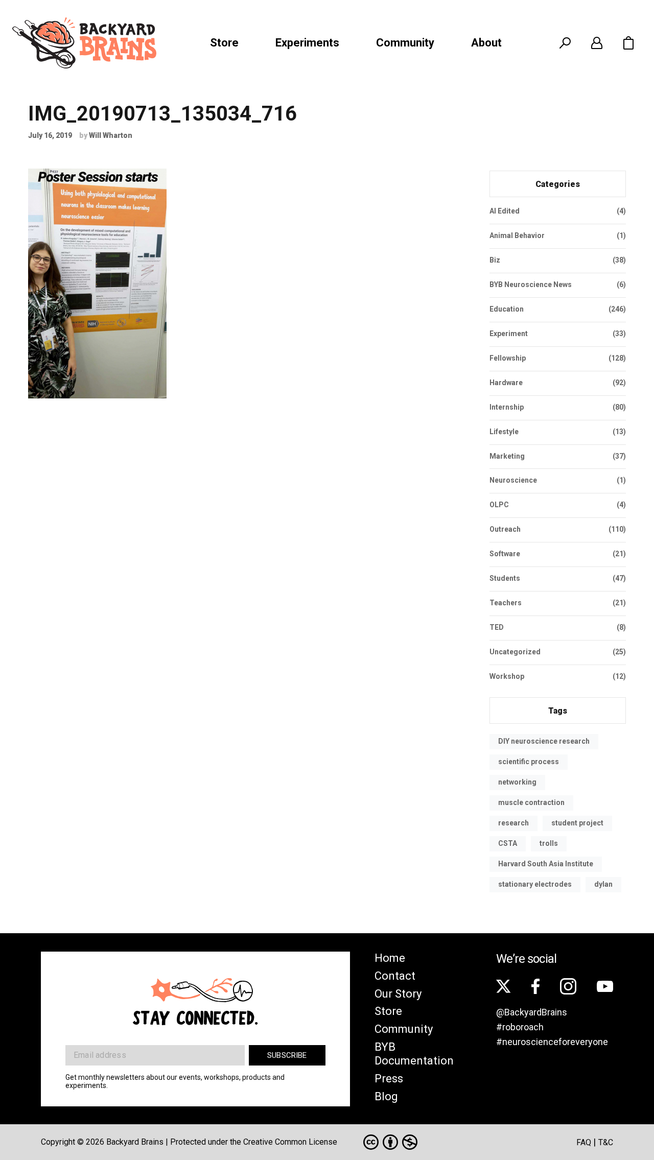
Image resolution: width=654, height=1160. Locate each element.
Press (389, 1078)
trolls (549, 843)
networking (517, 782)
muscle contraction (531, 802)
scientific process (528, 761)
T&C (605, 1142)
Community (405, 42)
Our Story (398, 993)
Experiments (307, 42)
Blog (386, 1096)
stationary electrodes (535, 884)
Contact (395, 975)
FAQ (583, 1142)
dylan (603, 884)
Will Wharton (110, 135)
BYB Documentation (414, 1053)
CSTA (507, 843)
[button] (628, 43)
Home (390, 958)
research (513, 823)
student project (577, 823)
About (486, 42)
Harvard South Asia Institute (545, 864)
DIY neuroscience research (544, 741)
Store (224, 42)
